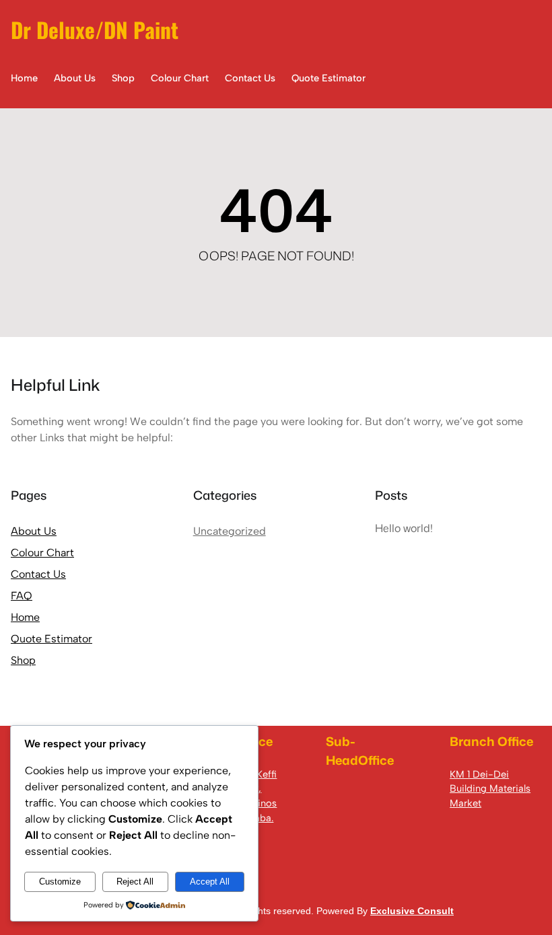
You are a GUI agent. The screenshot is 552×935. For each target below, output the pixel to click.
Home (25, 617)
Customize (60, 881)
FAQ (21, 595)
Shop (23, 660)
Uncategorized (229, 531)
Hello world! (404, 528)
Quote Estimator (51, 638)
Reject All (134, 881)
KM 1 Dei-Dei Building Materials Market (490, 789)
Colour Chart (42, 552)
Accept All (210, 881)
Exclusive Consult (412, 910)
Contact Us (38, 574)
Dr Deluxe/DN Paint (94, 29)
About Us (34, 531)
